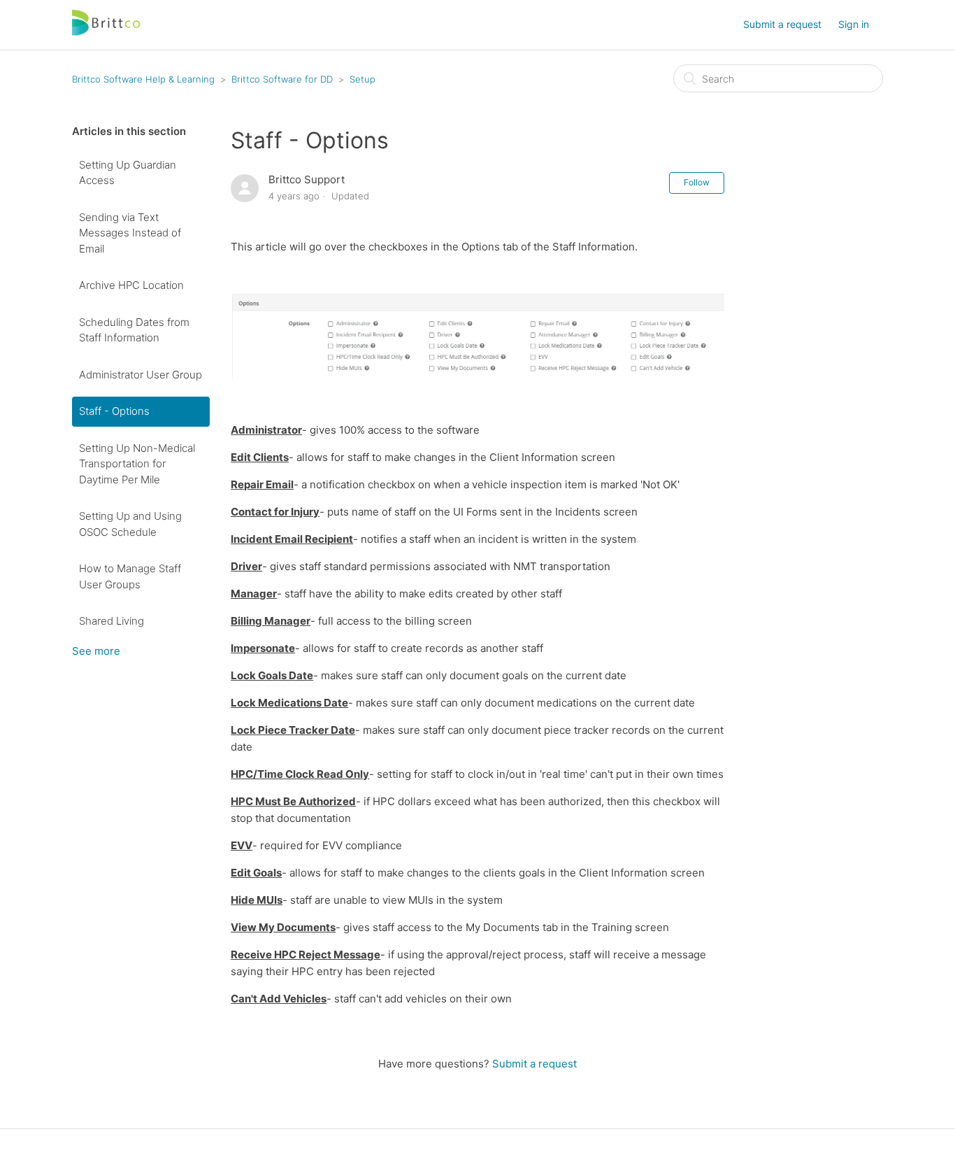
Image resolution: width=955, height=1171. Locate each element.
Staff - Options (114, 411)
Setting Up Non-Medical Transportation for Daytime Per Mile (137, 463)
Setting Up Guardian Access (127, 172)
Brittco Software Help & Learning (143, 79)
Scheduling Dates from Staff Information (134, 330)
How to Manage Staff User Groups (130, 576)
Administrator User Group (140, 374)
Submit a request (782, 24)
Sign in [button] (853, 24)
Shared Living (111, 620)
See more (96, 651)
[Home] (107, 31)
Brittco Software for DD (282, 79)
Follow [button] (697, 182)
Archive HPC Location (131, 285)
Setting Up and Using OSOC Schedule (130, 524)
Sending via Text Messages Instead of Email (130, 233)
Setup (362, 79)
